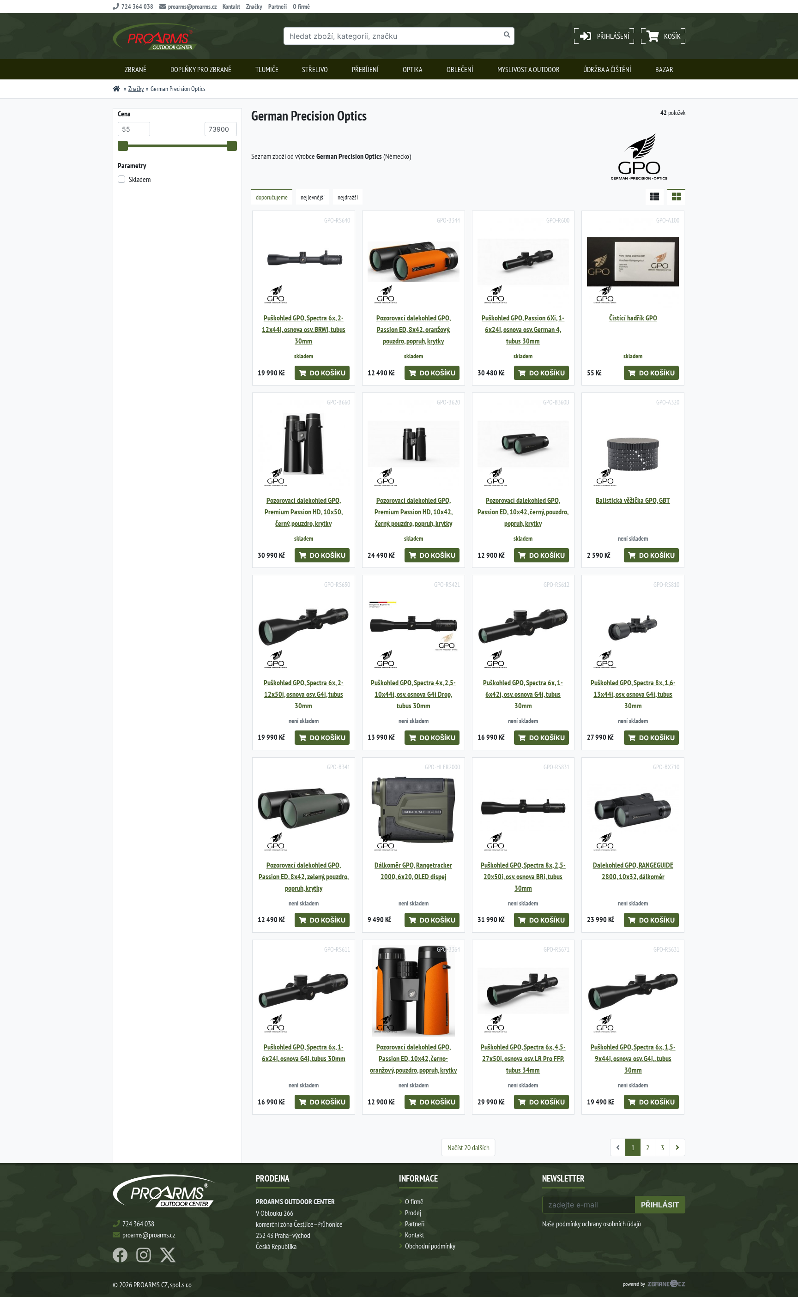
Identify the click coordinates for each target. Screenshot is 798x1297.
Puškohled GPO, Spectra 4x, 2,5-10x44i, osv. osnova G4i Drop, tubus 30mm (413, 694)
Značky (254, 6)
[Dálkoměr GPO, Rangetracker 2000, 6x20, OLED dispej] (413, 809)
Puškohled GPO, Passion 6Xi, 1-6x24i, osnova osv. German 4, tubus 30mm (523, 329)
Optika (413, 69)
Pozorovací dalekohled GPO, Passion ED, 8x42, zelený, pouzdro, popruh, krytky (304, 876)
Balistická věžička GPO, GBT (633, 500)
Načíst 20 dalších (468, 1147)
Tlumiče (266, 69)
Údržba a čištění (607, 69)
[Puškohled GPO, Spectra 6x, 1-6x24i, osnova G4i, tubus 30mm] (304, 991)
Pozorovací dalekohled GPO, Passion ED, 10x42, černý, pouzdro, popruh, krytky (523, 511)
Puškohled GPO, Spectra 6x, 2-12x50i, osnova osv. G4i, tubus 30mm (304, 694)
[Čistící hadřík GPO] (633, 262)
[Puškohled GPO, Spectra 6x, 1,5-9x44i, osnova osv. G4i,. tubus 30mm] (633, 991)
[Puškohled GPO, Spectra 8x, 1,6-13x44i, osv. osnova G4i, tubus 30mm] (633, 626)
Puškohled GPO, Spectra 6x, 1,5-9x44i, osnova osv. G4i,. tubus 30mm (633, 1058)
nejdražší (348, 197)
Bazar (664, 69)
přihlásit (660, 1204)
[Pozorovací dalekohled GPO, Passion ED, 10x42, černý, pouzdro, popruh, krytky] (523, 444)
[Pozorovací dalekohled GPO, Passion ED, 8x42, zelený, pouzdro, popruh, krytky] (304, 809)
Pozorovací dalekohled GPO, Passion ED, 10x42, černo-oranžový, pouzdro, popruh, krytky (413, 1058)
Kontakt (231, 6)
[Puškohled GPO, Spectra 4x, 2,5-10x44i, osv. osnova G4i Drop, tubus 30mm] (413, 626)
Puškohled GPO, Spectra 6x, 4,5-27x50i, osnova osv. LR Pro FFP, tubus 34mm (523, 1058)
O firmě (301, 6)
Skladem (140, 179)
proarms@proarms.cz (192, 6)
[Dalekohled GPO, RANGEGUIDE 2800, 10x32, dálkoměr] (633, 809)
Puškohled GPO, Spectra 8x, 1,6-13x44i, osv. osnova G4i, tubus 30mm (633, 694)
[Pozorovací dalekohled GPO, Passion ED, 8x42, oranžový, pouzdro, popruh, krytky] (413, 262)
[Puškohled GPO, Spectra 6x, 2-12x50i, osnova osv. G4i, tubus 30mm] (304, 626)
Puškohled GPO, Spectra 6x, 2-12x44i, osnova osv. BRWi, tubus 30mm (303, 329)
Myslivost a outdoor (528, 69)
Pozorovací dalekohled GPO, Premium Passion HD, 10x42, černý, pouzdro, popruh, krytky (414, 511)
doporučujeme (272, 197)
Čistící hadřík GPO (633, 318)
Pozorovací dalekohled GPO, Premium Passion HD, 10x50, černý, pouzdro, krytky (304, 511)
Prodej (413, 1212)
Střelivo (315, 69)
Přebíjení (365, 69)
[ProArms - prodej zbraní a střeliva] (116, 88)
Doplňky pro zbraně (200, 69)
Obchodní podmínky (430, 1245)
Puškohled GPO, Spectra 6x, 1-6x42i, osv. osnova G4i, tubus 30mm (523, 694)
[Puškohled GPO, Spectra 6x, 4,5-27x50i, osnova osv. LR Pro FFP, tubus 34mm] (523, 991)
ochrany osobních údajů (611, 1223)
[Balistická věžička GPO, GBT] (633, 444)
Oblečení (460, 69)
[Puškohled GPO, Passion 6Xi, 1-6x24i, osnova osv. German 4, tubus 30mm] (523, 262)
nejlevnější (313, 197)
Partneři (277, 6)
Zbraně (135, 69)
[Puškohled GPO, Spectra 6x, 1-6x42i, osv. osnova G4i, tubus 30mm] (523, 626)
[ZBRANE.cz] (666, 1284)
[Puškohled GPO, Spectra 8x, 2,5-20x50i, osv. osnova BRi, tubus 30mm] (523, 809)
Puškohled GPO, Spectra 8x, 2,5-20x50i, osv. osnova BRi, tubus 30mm (523, 876)
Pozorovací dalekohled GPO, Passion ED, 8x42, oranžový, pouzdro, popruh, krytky (413, 329)
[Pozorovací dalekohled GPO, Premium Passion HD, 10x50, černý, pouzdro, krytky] (304, 444)
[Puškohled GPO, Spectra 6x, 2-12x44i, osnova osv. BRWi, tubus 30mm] (304, 262)
